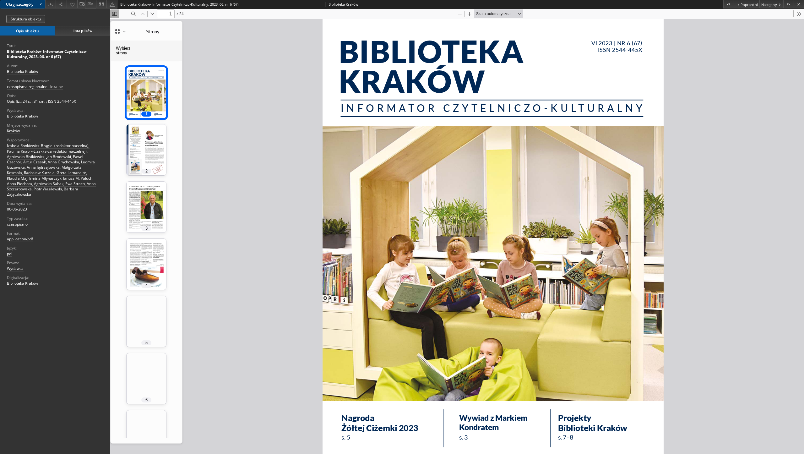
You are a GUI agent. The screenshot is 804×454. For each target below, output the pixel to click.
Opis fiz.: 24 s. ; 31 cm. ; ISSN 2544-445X (41, 101)
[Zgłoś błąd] (112, 4)
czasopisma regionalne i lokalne (35, 86)
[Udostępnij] (61, 4)
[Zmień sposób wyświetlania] (81, 4)
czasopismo (17, 224)
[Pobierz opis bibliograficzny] (90, 4)
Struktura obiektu (26, 19)
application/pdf (20, 239)
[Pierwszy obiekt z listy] (728, 4)
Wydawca (15, 268)
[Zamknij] (799, 4)
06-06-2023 (17, 209)
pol (9, 253)
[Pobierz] (50, 4)
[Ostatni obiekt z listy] (788, 4)
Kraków (13, 131)
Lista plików (82, 30)
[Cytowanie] (101, 4)
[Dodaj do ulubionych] (72, 4)
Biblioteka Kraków (22, 71)
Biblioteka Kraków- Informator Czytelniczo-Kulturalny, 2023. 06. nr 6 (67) (47, 54)
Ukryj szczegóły (19, 4)
